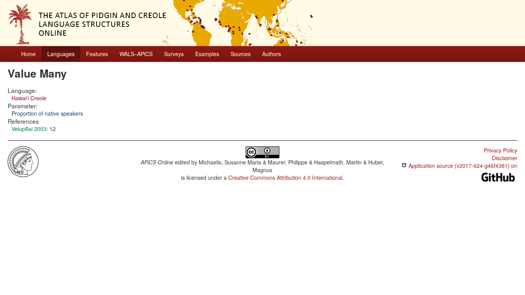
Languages (61, 54)
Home (28, 54)
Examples (207, 54)
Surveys (174, 54)
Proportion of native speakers (47, 113)
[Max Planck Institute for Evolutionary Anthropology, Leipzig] (23, 161)
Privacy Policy (500, 150)
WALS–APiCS (136, 54)
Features (97, 54)
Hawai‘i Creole (29, 98)
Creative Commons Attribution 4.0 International (285, 177)
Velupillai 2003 (29, 129)
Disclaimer (504, 158)
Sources (241, 54)
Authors (271, 54)
